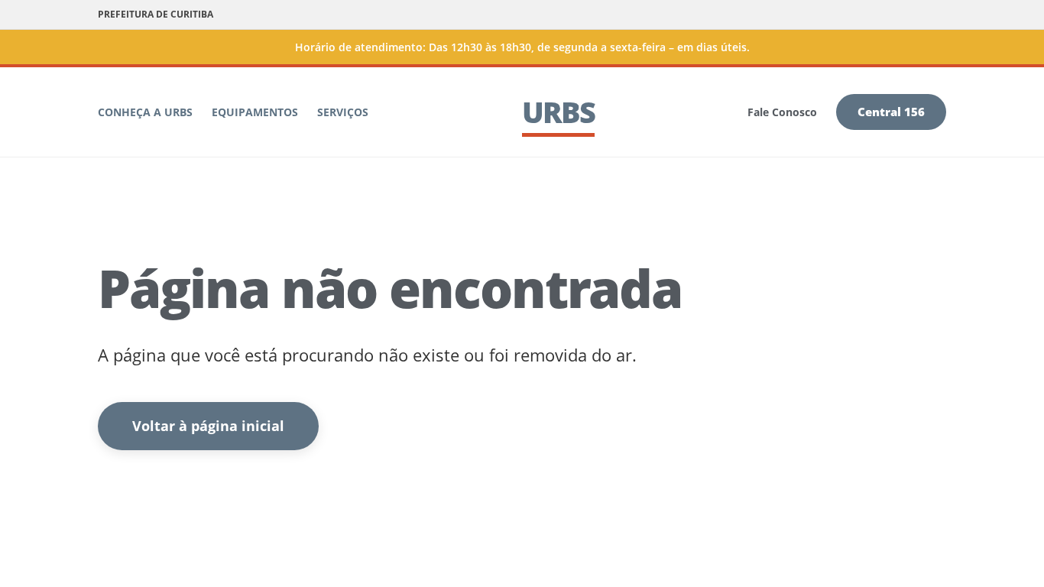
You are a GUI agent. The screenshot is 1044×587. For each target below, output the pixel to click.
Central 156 (891, 111)
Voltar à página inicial (208, 426)
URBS (558, 111)
